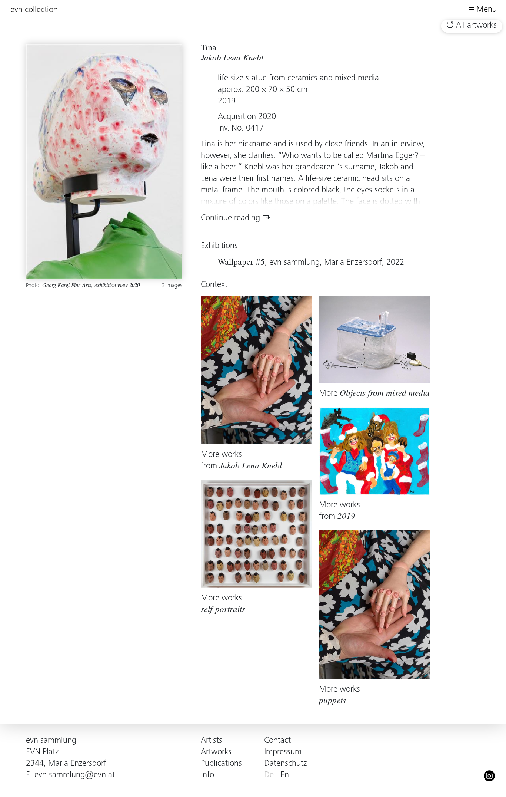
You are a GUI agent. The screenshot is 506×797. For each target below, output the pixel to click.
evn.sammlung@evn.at (74, 775)
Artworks (216, 752)
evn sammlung (51, 741)
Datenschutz (285, 764)
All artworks (476, 26)
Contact (277, 741)
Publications (221, 764)
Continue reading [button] (230, 218)
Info (207, 775)
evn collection (34, 10)
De (269, 775)
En (284, 775)
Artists (211, 741)
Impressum (283, 752)
